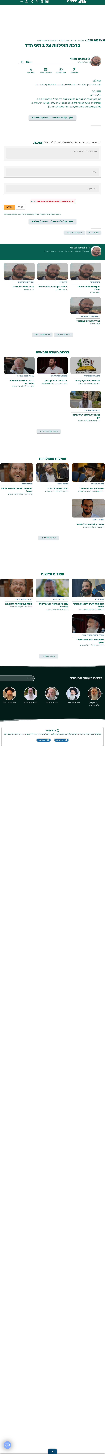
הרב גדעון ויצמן (63, 610)
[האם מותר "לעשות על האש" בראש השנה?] (16, 481)
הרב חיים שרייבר (26, 494)
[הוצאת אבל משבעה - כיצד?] (88, 479)
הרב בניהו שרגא (94, 420)
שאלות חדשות (52, 574)
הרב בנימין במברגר (60, 383)
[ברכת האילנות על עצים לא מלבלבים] (19, 374)
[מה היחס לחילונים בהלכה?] (85, 313)
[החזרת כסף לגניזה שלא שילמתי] (52, 278)
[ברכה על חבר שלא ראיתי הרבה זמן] (85, 408)
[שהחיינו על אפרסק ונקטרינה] (85, 372)
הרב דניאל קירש (98, 527)
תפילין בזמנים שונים (26, 282)
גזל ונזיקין (63, 282)
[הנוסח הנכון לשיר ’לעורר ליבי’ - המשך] (88, 632)
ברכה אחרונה (95, 282)
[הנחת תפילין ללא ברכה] (19, 278)
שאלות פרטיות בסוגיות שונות (93, 635)
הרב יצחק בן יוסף (98, 491)
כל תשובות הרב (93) (42, 334)
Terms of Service (52, 214)
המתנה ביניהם (98, 520)
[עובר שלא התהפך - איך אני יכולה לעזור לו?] (52, 597)
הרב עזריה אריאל (62, 491)
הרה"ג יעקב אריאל (97, 645)
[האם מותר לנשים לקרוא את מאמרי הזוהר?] (88, 597)
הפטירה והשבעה (97, 484)
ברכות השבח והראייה (74, 232)
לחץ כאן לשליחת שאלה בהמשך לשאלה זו (52, 117)
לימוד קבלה (99, 599)
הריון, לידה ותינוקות (60, 599)
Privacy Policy (39, 214)
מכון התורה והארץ (94, 383)
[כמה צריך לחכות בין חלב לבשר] (88, 515)
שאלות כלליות (93, 232)
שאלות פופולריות (52, 459)
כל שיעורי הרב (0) (63, 334)
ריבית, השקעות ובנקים (23, 599)
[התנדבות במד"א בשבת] (52, 479)
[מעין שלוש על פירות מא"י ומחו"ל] (85, 280)
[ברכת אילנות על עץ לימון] (52, 372)
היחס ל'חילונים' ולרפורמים (90, 316)
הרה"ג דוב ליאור (28, 386)
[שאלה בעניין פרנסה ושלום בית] (16, 595)
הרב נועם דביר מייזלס (96, 610)
